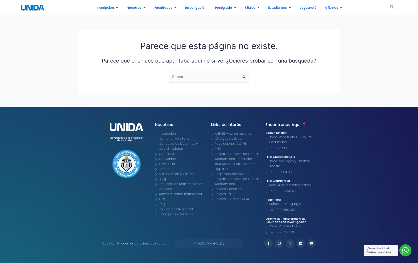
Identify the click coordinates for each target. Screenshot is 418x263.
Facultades (163, 7)
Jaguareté (308, 7)
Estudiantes (277, 7)
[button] (392, 7)
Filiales (250, 7)
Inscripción (105, 7)
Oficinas (331, 7)
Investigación (195, 7)
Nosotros (134, 7)
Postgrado (223, 7)
